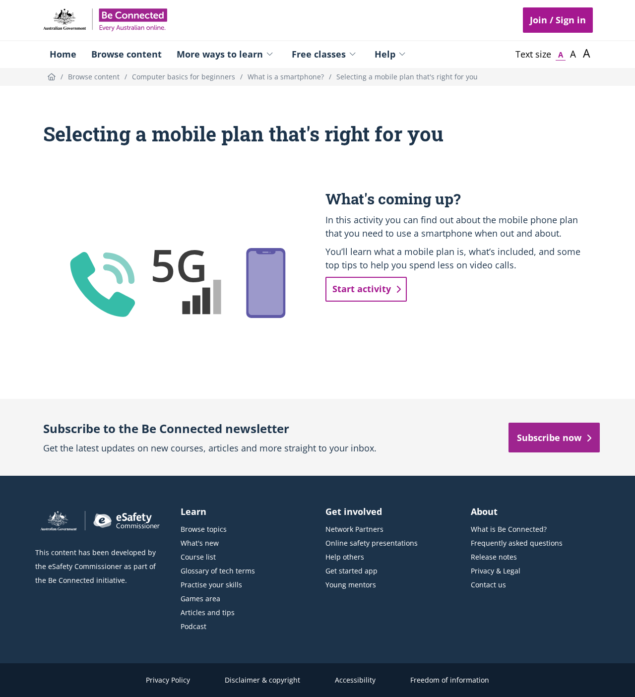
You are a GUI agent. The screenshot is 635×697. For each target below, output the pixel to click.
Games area (200, 598)
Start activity (361, 289)
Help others (344, 557)
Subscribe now (549, 438)
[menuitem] (63, 54)
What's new (200, 543)
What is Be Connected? (509, 529)
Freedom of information (449, 680)
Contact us (488, 584)
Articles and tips (208, 612)
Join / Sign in (558, 20)
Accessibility (355, 680)
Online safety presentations (371, 543)
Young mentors (350, 584)
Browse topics (204, 529)
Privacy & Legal (495, 570)
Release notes (494, 557)
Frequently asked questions (517, 543)
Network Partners (354, 529)
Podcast (193, 626)
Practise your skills (211, 584)
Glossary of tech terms (218, 570)
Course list (198, 557)
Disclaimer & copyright (262, 680)
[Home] (52, 76)
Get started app (351, 570)
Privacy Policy (168, 680)
